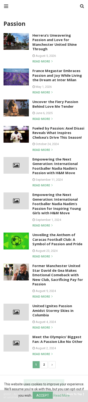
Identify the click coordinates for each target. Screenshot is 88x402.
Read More (62, 395)
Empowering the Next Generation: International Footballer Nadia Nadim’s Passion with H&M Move (55, 166)
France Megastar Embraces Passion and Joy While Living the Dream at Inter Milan (57, 75)
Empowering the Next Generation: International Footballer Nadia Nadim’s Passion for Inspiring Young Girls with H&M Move (56, 203)
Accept (42, 395)
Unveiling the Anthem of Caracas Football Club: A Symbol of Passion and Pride (57, 239)
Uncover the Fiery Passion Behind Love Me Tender (55, 104)
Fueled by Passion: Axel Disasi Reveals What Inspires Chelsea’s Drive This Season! (58, 133)
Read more (41, 61)
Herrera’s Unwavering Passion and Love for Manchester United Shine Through (54, 42)
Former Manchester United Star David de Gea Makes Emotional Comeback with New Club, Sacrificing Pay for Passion (57, 274)
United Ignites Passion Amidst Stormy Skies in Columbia (52, 310)
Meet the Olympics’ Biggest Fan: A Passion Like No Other (57, 339)
